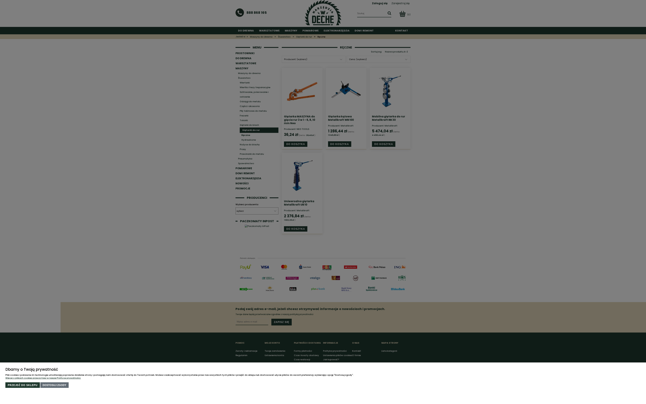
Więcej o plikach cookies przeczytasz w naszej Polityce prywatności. (43, 378)
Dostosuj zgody (54, 385)
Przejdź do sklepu (23, 385)
